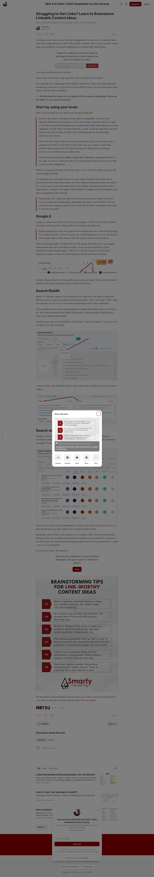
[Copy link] (58, 457)
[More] (96, 457)
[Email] (77, 457)
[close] (98, 413)
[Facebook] (67, 457)
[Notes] (86, 457)
